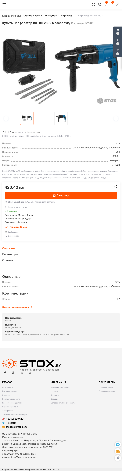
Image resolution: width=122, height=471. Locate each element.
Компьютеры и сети (11, 399)
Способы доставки (107, 391)
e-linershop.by (52, 469)
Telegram (11, 422)
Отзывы (54, 399)
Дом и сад (6, 395)
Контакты (55, 395)
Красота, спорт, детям (12, 403)
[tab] (61, 248)
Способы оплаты (106, 387)
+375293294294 (15, 418)
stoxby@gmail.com (16, 426)
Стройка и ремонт (10, 407)
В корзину (63, 195)
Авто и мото (7, 387)
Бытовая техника (9, 391)
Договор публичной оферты (63, 403)
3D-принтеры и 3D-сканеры (14, 414)
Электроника (7, 410)
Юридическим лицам (60, 387)
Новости (54, 391)
